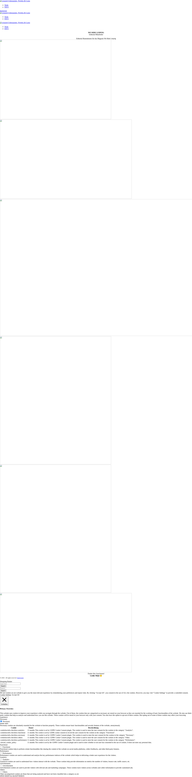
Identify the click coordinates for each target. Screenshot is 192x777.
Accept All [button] (15, 695)
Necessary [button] (3, 719)
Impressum (20, 678)
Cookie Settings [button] (5, 695)
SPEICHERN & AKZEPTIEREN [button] (12, 776)
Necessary (6, 721)
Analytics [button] (3, 757)
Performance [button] (4, 751)
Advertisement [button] (5, 763)
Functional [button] (3, 745)
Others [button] (2, 770)
